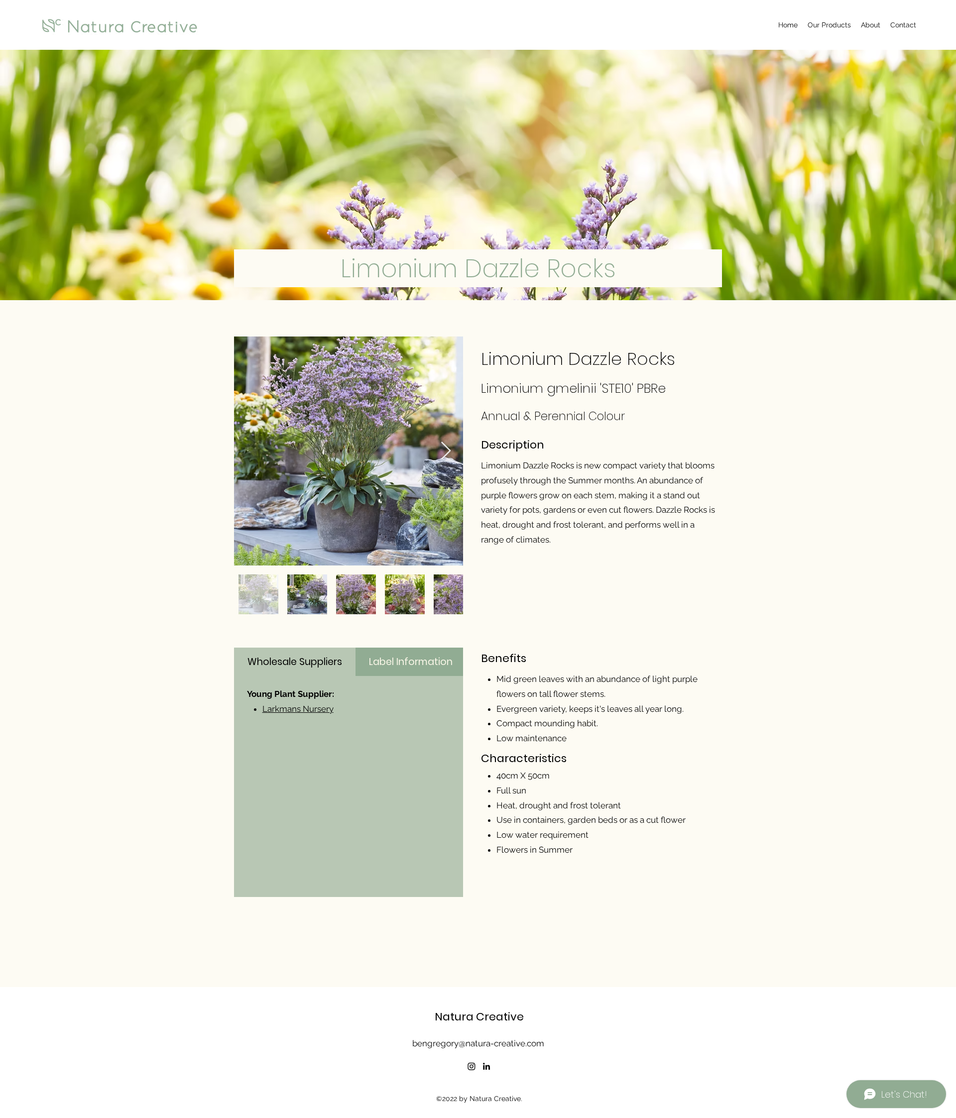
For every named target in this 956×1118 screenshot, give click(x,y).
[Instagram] (472, 1066)
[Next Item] (446, 451)
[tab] (295, 662)
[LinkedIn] (486, 1066)
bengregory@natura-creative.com (478, 1043)
